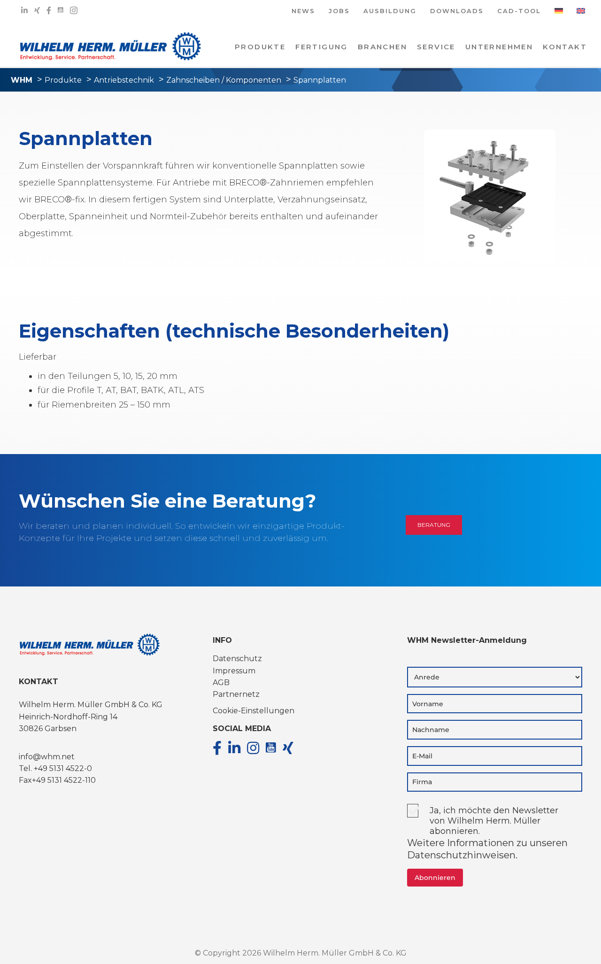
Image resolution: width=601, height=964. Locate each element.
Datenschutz (237, 658)
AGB (221, 682)
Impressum (234, 670)
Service (436, 46)
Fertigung (321, 46)
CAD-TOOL (519, 11)
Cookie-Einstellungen (253, 710)
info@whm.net (47, 756)
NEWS (303, 11)
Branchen (382, 46)
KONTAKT (565, 46)
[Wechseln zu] (559, 14)
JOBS (339, 11)
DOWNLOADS (457, 11)
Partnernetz (236, 694)
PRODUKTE (260, 46)
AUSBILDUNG (389, 11)
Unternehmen (499, 46)
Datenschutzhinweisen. (462, 855)
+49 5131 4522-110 (64, 780)
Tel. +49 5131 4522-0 (55, 768)
